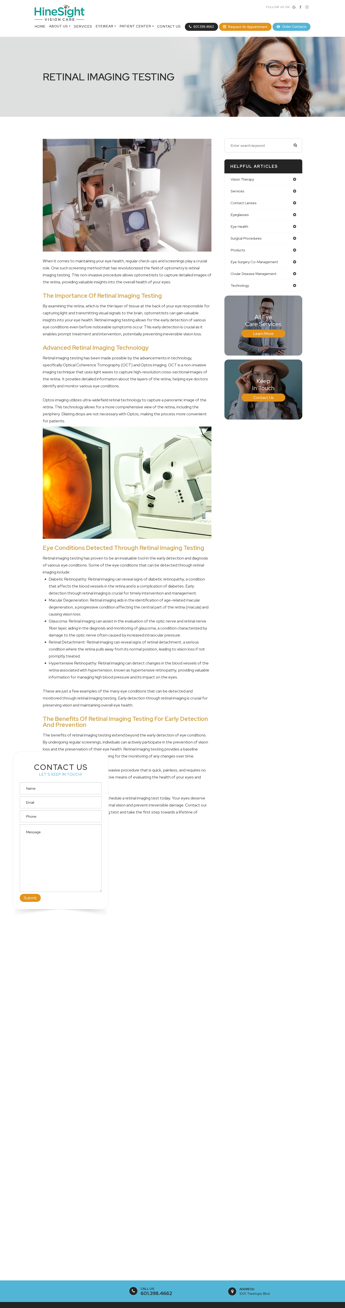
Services (83, 26)
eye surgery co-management (254, 262)
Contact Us (169, 26)
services (237, 191)
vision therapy (242, 179)
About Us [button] (58, 26)
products (238, 250)
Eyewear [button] (104, 26)
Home (40, 26)
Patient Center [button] (135, 26)
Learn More (263, 333)
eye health (239, 226)
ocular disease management (254, 273)
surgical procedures (246, 238)
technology (240, 285)
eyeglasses (240, 214)
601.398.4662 (156, 1293)
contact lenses (244, 203)
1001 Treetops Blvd (254, 1293)
